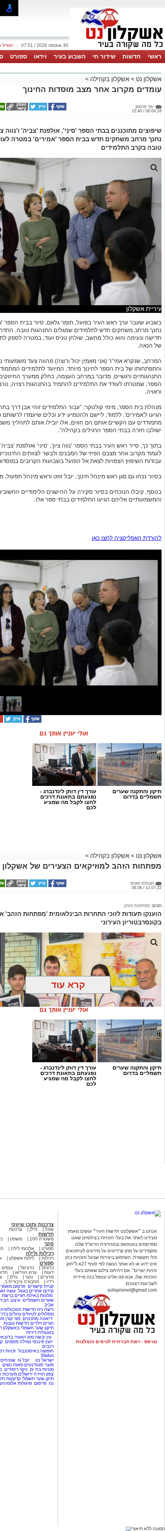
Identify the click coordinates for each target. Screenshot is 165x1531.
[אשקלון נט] (148, 1212)
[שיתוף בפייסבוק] (56, 109)
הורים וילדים (42, 1323)
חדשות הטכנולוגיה (18, 1309)
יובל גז (24, 1360)
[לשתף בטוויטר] (37, 109)
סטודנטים (33, 1364)
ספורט (18, 56)
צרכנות (15, 1229)
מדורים (47, 1277)
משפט (16, 1239)
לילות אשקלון (21, 1258)
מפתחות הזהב (137, 905)
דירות (31, 1332)
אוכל (49, 1229)
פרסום (39, 1383)
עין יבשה (43, 1337)
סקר (49, 1244)
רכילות (47, 1258)
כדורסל (27, 1267)
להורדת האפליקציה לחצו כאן (127, 538)
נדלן (34, 1229)
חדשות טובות (16, 1323)
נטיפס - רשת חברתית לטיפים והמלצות (116, 1341)
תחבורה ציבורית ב (22, 1281)
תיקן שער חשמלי (38, 1378)
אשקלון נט (148, 79)
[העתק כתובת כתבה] (16, 109)
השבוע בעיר (70, 56)
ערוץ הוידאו (26, 1272)
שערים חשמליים (37, 1300)
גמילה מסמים (18, 1341)
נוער (29, 1277)
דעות (49, 1272)
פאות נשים (12, 1364)
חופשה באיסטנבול (36, 1351)
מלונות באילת (39, 1295)
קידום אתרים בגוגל (35, 1291)
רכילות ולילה (40, 1253)
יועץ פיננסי (42, 1341)
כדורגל (47, 1267)
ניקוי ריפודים (16, 1369)
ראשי (155, 56)
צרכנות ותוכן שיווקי (32, 1224)
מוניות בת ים (41, 1369)
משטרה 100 (42, 1239)
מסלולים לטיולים (38, 1314)
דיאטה (46, 1318)
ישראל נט (44, 1360)
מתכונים (30, 1318)
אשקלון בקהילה (109, 79)
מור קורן (12, 1318)
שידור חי (104, 56)
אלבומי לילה (22, 1248)
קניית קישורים (41, 1286)
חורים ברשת (13, 1295)
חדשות (131, 56)
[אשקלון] (117, 49)
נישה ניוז (45, 1309)
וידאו (40, 56)
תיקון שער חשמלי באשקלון (28, 1327)
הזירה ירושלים (31, 1374)
